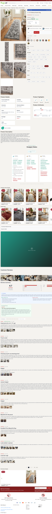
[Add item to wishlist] (11, 190)
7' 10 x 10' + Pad (30, 59)
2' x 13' (29, 68)
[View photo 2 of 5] (5, 330)
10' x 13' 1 (29, 61)
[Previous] (1, 197)
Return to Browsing (4, 7)
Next (37, 467)
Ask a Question (30, 35)
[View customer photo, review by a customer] (15, 278)
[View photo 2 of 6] (5, 346)
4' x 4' (29, 81)
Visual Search (44, 5)
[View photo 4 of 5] (10, 330)
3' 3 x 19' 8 (43, 68)
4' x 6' (37, 54)
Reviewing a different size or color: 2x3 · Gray (7, 358)
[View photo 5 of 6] (13, 346)
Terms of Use (3, 507)
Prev (26, 467)
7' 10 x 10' (47, 50)
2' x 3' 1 (29, 50)
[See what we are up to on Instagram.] (40, 506)
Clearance (49, 5)
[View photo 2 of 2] (5, 420)
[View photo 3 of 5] (7, 330)
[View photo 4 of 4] (10, 374)
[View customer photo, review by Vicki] (21, 278)
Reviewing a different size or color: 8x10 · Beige (7, 459)
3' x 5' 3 (33, 50)
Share (35, 35)
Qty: (28, 32)
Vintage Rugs (13, 7)
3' (28, 77)
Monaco (17, 7)
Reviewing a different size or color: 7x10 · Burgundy (8, 433)
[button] (24, 10)
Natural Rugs (26, 5)
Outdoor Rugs (20, 5)
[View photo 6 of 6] (16, 346)
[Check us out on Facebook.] (39, 506)
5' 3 (34, 77)
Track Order (50, 0)
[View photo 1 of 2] (2, 420)
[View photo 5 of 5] (13, 330)
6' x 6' (38, 81)
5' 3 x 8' (43, 50)
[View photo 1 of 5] (2, 330)
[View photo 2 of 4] (5, 374)
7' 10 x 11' (41, 59)
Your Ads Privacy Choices (5, 509)
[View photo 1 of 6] (2, 346)
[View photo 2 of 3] (5, 361)
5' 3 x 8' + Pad (42, 54)
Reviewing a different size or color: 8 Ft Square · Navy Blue (8, 418)
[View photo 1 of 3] (2, 361)
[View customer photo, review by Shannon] (39, 278)
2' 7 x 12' (33, 68)
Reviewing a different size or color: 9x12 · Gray (8, 314)
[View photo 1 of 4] (2, 374)
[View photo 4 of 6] (10, 346)
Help (46, 0)
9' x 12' (46, 59)
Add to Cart (36, 32)
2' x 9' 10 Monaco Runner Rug (5, 484)
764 (34, 467)
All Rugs (2, 5)
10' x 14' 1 (34, 61)
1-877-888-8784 (3, 0)
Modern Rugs (14, 5)
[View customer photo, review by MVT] (3, 278)
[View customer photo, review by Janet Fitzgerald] (33, 278)
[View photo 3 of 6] (7, 346)
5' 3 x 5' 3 (33, 81)
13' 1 (49, 77)
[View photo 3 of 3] (7, 361)
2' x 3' (29, 54)
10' (46, 77)
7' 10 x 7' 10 (42, 81)
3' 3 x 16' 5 (38, 68)
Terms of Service (42, 491)
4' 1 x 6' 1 (38, 50)
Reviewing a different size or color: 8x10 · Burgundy (8, 372)
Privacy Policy (37, 491)
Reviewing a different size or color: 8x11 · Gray (7, 328)
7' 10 (43, 77)
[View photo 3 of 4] (7, 374)
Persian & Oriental (7, 5)
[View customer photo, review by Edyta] (9, 278)
